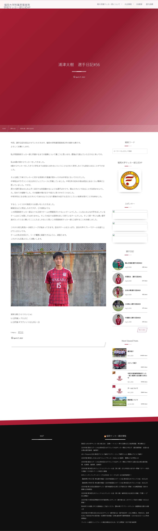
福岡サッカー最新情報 (116, 435)
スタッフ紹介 (132, 363)
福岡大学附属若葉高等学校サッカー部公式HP (17, 6)
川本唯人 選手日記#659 (133, 304)
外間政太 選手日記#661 (133, 277)
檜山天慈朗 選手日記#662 (133, 263)
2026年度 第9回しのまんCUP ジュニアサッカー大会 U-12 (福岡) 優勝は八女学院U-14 (110, 458)
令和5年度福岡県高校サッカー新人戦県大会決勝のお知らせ (137, 375)
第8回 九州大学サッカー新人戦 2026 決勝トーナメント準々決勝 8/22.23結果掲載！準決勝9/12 (113, 443)
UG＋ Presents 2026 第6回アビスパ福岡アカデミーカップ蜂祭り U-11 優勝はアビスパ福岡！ (112, 454)
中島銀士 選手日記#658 (133, 318)
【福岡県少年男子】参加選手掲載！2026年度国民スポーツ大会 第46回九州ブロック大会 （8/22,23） (115, 483)
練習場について (133, 400)
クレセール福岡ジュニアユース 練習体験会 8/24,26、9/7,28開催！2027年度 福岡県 (108, 522)
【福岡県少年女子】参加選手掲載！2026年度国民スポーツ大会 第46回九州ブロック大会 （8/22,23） (115, 479)
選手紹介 (131, 351)
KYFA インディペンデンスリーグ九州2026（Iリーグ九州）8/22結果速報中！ (106, 475)
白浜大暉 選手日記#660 (133, 290)
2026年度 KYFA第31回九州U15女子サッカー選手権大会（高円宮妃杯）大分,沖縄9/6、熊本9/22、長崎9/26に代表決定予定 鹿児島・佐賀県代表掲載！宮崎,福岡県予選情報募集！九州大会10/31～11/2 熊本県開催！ (115, 515)
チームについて (133, 388)
